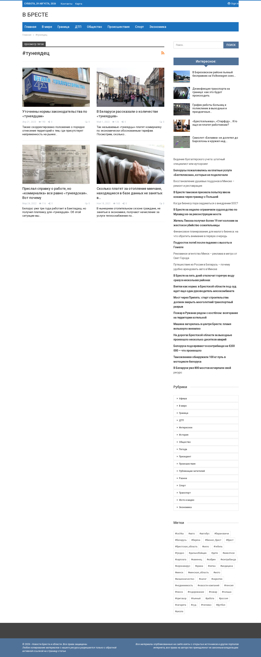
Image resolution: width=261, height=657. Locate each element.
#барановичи (221, 533)
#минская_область (198, 572)
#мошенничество (184, 579)
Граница (63, 27)
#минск (179, 572)
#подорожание (196, 592)
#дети (214, 553)
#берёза (195, 540)
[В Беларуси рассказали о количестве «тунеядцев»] (130, 87)
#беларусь (180, 540)
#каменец (196, 559)
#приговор (180, 598)
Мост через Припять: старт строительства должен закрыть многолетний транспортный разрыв (203, 302)
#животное (229, 553)
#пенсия (228, 585)
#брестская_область (186, 546)
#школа (179, 611)
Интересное (185, 427)
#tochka (179, 533)
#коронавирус (182, 566)
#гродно (179, 553)
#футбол (220, 605)
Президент (185, 456)
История (183, 434)
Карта (78, 3)
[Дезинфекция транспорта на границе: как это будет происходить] (181, 93)
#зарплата (180, 559)
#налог (203, 579)
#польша (226, 592)
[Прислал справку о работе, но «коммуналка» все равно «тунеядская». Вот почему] (56, 164)
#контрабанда (228, 559)
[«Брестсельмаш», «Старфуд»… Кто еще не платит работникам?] (181, 126)
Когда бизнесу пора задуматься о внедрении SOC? (205, 203)
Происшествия (119, 27)
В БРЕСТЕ (35, 14)
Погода (183, 449)
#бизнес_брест (213, 540)
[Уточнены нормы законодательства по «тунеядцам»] (56, 87)
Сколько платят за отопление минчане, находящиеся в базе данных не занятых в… (129, 193)
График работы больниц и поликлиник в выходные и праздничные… (209, 108)
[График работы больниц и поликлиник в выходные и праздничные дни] (181, 109)
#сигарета (180, 605)
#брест (229, 540)
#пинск (179, 592)
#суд (193, 605)
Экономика (157, 27)
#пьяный (196, 598)
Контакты (66, 3)
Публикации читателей (192, 471)
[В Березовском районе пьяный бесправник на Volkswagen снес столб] (181, 77)
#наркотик (216, 579)
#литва (212, 566)
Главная (30, 27)
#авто (191, 533)
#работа (209, 598)
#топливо (206, 605)
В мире (47, 27)
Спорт (139, 27)
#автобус (204, 533)
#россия (223, 598)
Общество (94, 27)
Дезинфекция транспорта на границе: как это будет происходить (211, 92)
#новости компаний (208, 585)
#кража (199, 566)
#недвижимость (184, 585)
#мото (216, 572)
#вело (205, 546)
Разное (183, 478)
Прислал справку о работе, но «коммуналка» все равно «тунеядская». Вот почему (55, 193)
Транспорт (185, 492)
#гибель (218, 546)
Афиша (183, 398)
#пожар (213, 592)
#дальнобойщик (198, 553)
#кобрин (211, 559)
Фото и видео (186, 500)
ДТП (78, 27)
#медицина (226, 566)
